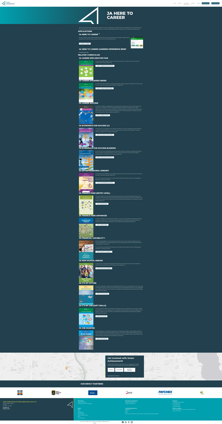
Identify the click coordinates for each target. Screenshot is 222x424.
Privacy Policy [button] (93, 421)
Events (192, 3)
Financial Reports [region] (177, 406)
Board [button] (79, 410)
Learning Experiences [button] (131, 408)
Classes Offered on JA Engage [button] (85, 403)
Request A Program (129, 370)
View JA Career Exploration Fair (105, 65)
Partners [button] (175, 400)
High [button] (126, 412)
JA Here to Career (84, 43)
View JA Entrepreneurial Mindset (105, 182)
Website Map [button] (104, 421)
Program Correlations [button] (130, 403)
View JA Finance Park (102, 203)
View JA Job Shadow (102, 338)
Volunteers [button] (81, 400)
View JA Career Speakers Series (104, 88)
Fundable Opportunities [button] (178, 402)
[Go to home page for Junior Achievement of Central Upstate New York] (8, 3)
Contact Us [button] (6, 407)
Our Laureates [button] (81, 418)
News (198, 3)
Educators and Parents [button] (131, 400)
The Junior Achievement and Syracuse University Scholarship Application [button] (142, 413)
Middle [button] (126, 410)
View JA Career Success (103, 115)
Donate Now (205, 3)
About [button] (79, 408)
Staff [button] (79, 409)
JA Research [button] (80, 412)
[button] (181, 3)
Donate (111, 369)
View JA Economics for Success (105, 134)
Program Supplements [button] (130, 402)
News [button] (79, 416)
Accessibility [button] (98, 421)
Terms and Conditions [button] (84, 421)
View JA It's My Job (101, 316)
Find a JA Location (177, 410)
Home (174, 3)
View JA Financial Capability (104, 251)
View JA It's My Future (102, 293)
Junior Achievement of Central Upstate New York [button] (184, 409)
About (179, 3)
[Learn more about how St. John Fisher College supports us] (20, 392)
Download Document (84, 52)
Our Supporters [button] (176, 403)
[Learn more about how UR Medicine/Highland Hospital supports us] (56, 392)
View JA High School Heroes (104, 268)
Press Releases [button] (81, 413)
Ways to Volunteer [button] (82, 402)
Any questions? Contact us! (113, 375)
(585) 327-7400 (6, 408)
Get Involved (215, 3)
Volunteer (119, 369)
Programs (186, 3)
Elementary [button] (128, 409)
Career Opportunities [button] (83, 415)
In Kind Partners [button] (176, 405)
